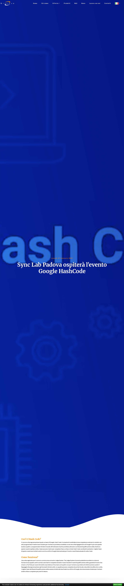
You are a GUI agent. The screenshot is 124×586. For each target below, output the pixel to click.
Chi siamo (44, 3)
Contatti (107, 3)
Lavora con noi (94, 3)
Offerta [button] (55, 3)
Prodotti (67, 3)
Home (35, 3)
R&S (75, 3)
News (83, 3)
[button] (117, 3)
